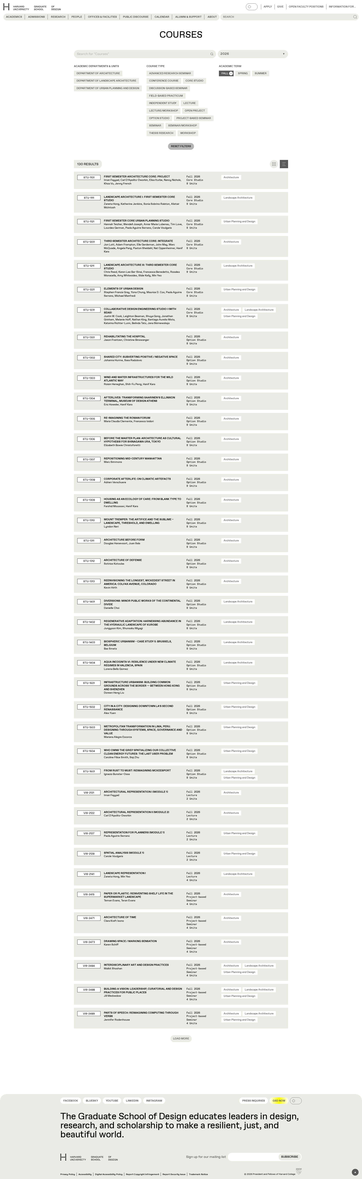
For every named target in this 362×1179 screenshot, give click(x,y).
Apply (268, 6)
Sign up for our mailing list (206, 1157)
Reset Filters (181, 146)
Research (58, 17)
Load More (181, 1038)
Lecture (189, 103)
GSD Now (279, 1101)
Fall (225, 73)
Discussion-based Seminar (168, 88)
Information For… (342, 6)
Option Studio (159, 118)
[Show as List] (284, 164)
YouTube (112, 1101)
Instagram (154, 1101)
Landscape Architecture (238, 197)
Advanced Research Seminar (170, 73)
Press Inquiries (253, 1101)
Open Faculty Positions (306, 6)
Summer (261, 73)
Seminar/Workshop (182, 125)
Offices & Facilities (102, 17)
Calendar (162, 17)
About (212, 17)
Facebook (70, 1101)
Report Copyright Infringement (142, 1174)
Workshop (188, 133)
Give (280, 6)
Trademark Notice (198, 1174)
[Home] (89, 1157)
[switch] (252, 6)
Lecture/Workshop (163, 110)
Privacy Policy (67, 1174)
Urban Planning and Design (239, 221)
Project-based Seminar (193, 118)
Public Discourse (136, 17)
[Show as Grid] (274, 164)
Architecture (231, 177)
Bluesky (92, 1101)
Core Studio (194, 81)
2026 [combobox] (224, 54)
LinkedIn (132, 1101)
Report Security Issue (174, 1174)
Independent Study (163, 103)
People (76, 17)
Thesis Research (161, 133)
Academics (14, 17)
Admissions (36, 17)
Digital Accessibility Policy (109, 1174)
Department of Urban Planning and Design (108, 88)
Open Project (195, 110)
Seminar (155, 125)
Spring (243, 73)
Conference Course (164, 81)
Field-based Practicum (166, 96)
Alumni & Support (188, 17)
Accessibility (85, 1174)
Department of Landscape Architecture (106, 81)
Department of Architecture (98, 73)
